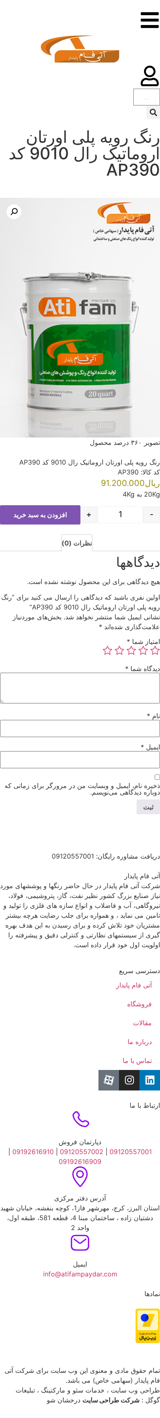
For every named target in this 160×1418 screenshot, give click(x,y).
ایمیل (150, 747)
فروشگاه (139, 1004)
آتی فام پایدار (134, 985)
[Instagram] (129, 1080)
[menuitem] (153, 127)
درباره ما (140, 1042)
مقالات (142, 1023)
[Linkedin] (149, 1080)
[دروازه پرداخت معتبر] (147, 1341)
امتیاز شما (143, 641)
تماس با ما (137, 1060)
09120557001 (131, 1152)
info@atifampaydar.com (80, 1274)
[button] (153, 112)
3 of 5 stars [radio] (131, 650)
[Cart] (146, 97)
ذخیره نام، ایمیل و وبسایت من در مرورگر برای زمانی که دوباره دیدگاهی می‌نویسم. (82, 788)
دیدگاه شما (142, 668)
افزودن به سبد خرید (40, 515)
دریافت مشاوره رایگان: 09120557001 (106, 856)
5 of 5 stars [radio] (107, 650)
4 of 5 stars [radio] (119, 650)
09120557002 (81, 1152)
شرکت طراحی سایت (110, 1400)
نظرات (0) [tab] (77, 543)
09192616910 (32, 1152)
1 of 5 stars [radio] (155, 650)
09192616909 (80, 1161)
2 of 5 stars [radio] (143, 650)
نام (153, 715)
